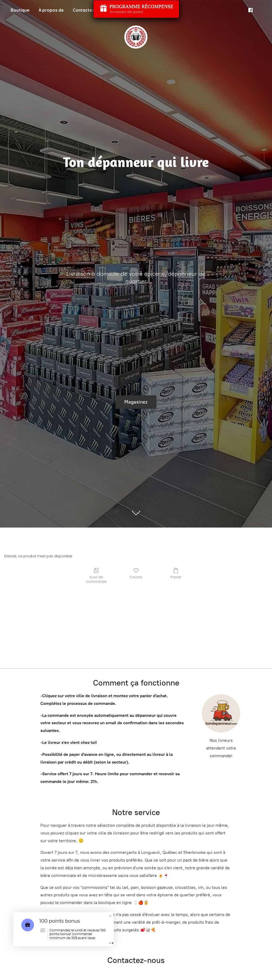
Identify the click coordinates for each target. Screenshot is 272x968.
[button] (110, 916)
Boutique (20, 10)
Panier (175, 577)
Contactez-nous (89, 10)
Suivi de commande (96, 579)
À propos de (51, 10)
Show (136, 9)
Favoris (136, 577)
